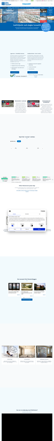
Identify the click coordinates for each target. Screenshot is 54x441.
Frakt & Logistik (22, 7)
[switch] (22, 225)
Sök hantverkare (27, 359)
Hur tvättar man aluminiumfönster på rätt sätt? (26, 293)
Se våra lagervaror (14, 72)
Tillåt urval (27, 229)
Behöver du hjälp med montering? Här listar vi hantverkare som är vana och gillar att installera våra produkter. (27, 362)
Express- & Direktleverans (15, 7)
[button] (51, 4)
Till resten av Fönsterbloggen (27, 299)
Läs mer (10, 22)
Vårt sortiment (4, 7)
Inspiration (9, 7)
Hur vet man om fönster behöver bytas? (39, 292)
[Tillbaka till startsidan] (6, 3)
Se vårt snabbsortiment (32, 72)
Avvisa (15, 229)
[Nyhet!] (43, 12)
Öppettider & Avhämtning (29, 7)
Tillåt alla (39, 229)
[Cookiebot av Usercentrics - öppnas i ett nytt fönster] (41, 211)
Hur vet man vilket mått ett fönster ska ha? (13, 292)
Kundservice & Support (37, 7)
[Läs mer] (20, 16)
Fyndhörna (42, 7)
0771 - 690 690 (8, 0)
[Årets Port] (43, 19)
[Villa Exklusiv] (50, 19)
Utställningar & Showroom (44, 359)
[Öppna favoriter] (49, 8)
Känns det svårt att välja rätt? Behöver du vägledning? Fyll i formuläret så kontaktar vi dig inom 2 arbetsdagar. (9, 362)
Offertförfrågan (9, 359)
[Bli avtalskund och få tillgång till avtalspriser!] (26, 4)
